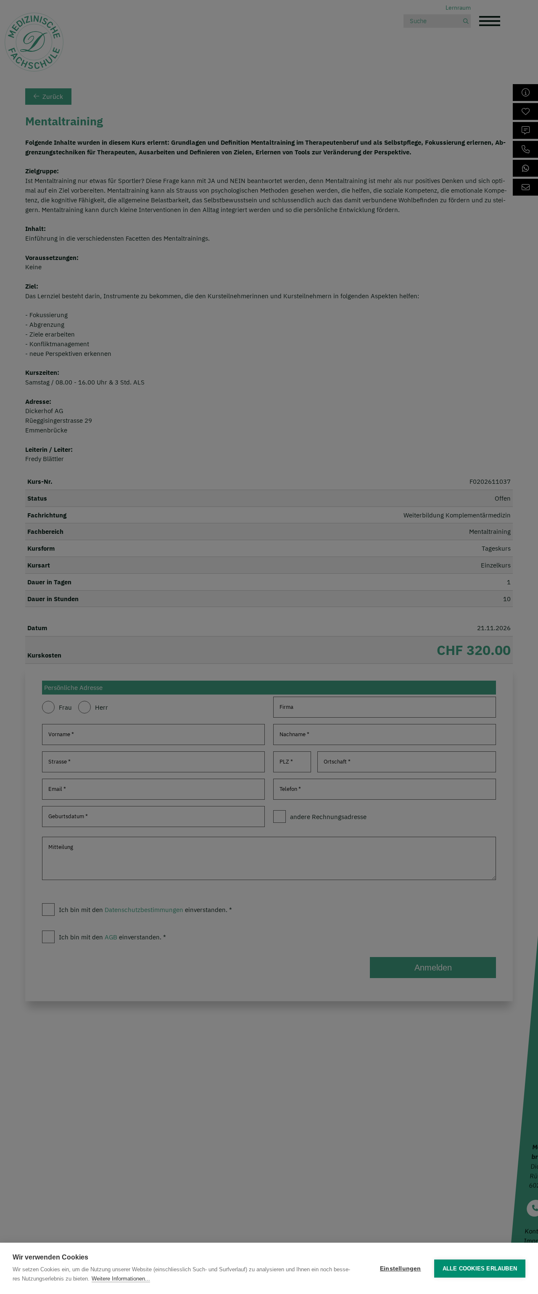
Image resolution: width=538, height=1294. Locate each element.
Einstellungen (400, 1268)
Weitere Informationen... (121, 1278)
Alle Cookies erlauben (480, 1268)
